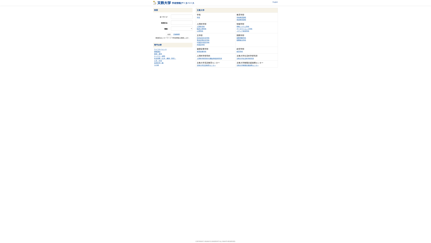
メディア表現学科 (243, 31)
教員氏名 (164, 23)
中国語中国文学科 (203, 42)
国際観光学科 (241, 40)
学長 (198, 17)
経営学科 (240, 51)
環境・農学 (158, 54)
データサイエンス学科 (244, 29)
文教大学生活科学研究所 (245, 58)
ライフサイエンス (160, 49)
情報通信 (157, 52)
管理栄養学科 (201, 51)
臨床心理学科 (201, 29)
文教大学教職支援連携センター (248, 65)
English (275, 2)
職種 (166, 29)
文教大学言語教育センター (206, 65)
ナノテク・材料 (159, 56)
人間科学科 (201, 26)
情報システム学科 (243, 26)
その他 (156, 65)
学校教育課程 (241, 17)
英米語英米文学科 (203, 40)
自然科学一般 (159, 63)
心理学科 (200, 31)
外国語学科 (201, 45)
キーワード (164, 17)
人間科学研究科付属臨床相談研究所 (209, 58)
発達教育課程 (241, 20)
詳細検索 (176, 34)
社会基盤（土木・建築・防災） (165, 58)
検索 (169, 34)
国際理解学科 (241, 38)
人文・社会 (158, 61)
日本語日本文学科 (203, 38)
